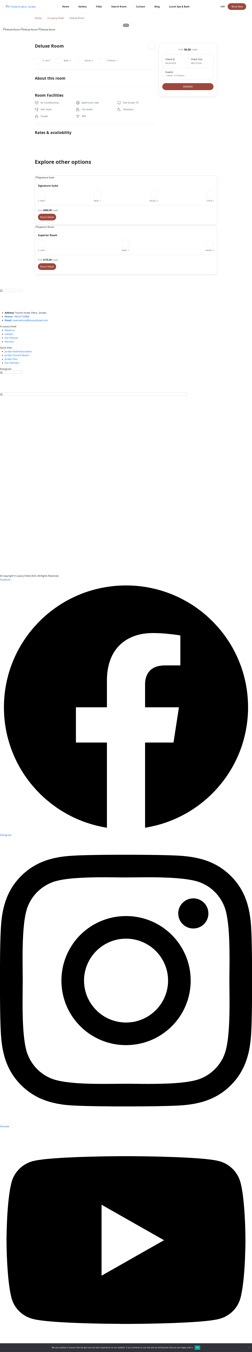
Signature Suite (48, 185)
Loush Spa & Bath (179, 6)
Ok (197, 1347)
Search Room (119, 6)
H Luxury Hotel (55, 18)
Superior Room (47, 235)
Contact (140, 6)
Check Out (196, 59)
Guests (169, 72)
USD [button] (222, 6)
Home (65, 6)
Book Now (237, 6)
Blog (157, 6)
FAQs (99, 6)
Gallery (82, 6)
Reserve (188, 86)
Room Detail (47, 217)
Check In (170, 59)
